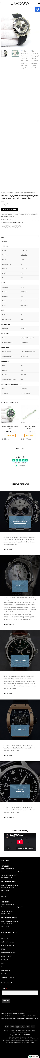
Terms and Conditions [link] (18, 1030)
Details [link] (3, 237)
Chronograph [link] (31, 351)
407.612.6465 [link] (5, 866)
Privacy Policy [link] (31, 1030)
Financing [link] (4, 938)
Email (4, 989)
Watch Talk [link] (4, 960)
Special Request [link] (6, 956)
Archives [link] (6, 1030)
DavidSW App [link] (5, 974)
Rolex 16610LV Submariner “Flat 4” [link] (10, 427)
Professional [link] (24, 388)
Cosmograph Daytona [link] (28, 193)
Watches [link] (10, 193)
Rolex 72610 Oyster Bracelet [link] (30, 427)
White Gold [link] (24, 291)
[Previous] (4, 29)
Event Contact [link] (6, 970)
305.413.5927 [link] (5, 902)
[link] (37, 9)
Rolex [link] (17, 193)
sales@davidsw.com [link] (7, 868)
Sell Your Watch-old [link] (7, 942)
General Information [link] (8, 945)
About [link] (3, 963)
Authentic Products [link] (7, 977)
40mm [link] (22, 287)
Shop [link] (3, 193)
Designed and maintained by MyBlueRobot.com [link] (20, 1037)
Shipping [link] (4, 241)
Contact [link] (4, 967)
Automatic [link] (24, 255)
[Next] (35, 29)
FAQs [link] (3, 949)
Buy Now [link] (10, 435)
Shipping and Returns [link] (8, 952)
